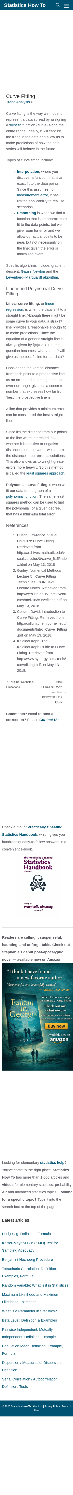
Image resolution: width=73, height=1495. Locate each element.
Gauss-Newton (33, 271)
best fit (15, 125)
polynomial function (21, 496)
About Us (37, 1406)
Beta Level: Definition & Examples (29, 1320)
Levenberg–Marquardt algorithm (32, 277)
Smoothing (26, 213)
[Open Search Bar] (58, 5)
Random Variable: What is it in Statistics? (35, 1285)
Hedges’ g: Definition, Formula (26, 1234)
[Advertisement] (36, 51)
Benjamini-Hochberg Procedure (27, 1260)
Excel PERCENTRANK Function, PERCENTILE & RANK (51, 692)
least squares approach (45, 473)
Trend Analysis (18, 102)
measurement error (32, 195)
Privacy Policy (52, 1406)
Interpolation (28, 172)
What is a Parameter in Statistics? (29, 1311)
